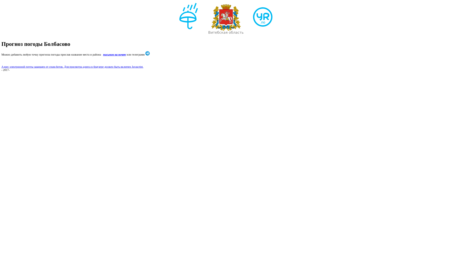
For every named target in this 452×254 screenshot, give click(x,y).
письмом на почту (114, 54)
